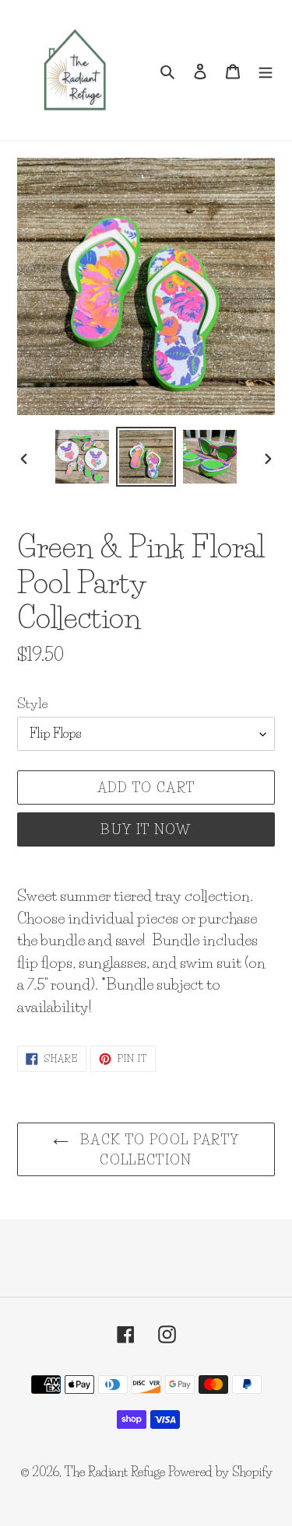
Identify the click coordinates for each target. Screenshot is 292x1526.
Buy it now (146, 829)
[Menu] (265, 70)
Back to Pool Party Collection (158, 1149)
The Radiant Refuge (115, 1471)
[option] (82, 457)
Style (32, 703)
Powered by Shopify (220, 1471)
